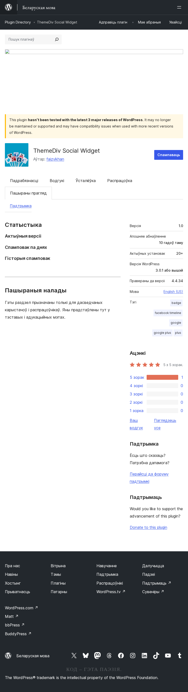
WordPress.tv (111, 591)
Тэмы (56, 574)
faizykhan (55, 159)
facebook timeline (168, 313)
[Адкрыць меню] (180, 7)
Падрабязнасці (24, 180)
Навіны (11, 574)
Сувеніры (153, 591)
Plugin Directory (18, 22)
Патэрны (59, 591)
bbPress (15, 625)
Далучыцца (153, 565)
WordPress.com (21, 607)
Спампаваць (168, 155)
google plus (162, 332)
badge (176, 303)
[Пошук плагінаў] (57, 39)
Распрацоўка (119, 180)
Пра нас (12, 565)
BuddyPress (18, 633)
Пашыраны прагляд (28, 193)
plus (178, 332)
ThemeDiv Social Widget (66, 150)
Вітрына (58, 565)
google (176, 322)
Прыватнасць (17, 591)
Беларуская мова (32, 655)
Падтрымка (21, 205)
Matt (12, 616)
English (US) (173, 291)
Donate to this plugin (148, 527)
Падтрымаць (156, 583)
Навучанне (106, 565)
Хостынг (13, 583)
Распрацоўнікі (109, 583)
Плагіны (58, 583)
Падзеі (148, 574)
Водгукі (57, 180)
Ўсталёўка (86, 180)
